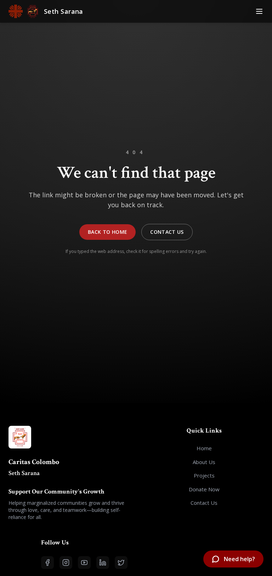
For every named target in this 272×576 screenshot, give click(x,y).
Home (204, 448)
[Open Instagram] (66, 562)
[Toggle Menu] (259, 11)
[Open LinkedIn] (102, 562)
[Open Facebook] (47, 562)
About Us (204, 461)
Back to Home (107, 231)
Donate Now (204, 489)
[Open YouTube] (84, 562)
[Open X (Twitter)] (121, 562)
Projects (204, 475)
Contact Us (167, 231)
